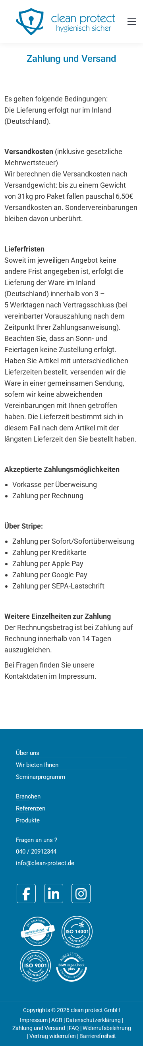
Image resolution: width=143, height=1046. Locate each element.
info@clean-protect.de (45, 863)
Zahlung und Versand (38, 1028)
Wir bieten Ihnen (37, 765)
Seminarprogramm (40, 777)
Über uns (27, 753)
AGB (56, 1020)
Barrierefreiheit (97, 1036)
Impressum (34, 1020)
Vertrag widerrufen (52, 1036)
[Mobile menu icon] (132, 21)
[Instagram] (81, 893)
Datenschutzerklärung (93, 1020)
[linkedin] (53, 893)
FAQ (74, 1028)
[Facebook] (26, 893)
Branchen (28, 796)
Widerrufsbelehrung (107, 1028)
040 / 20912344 (36, 851)
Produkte (28, 820)
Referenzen (30, 808)
